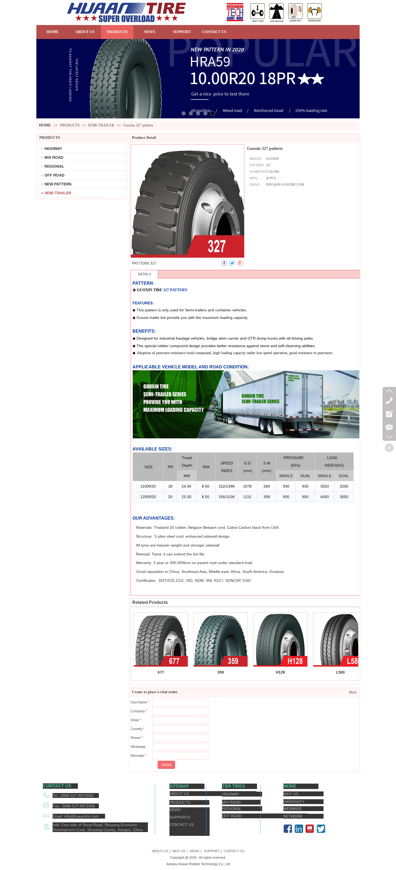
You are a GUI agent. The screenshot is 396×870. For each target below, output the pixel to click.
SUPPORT (211, 851)
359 (220, 672)
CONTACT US (234, 851)
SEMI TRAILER (101, 125)
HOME (45, 125)
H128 (280, 672)
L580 (340, 672)
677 (161, 672)
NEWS (194, 851)
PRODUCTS (70, 125)
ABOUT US (160, 851)
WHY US (178, 851)
